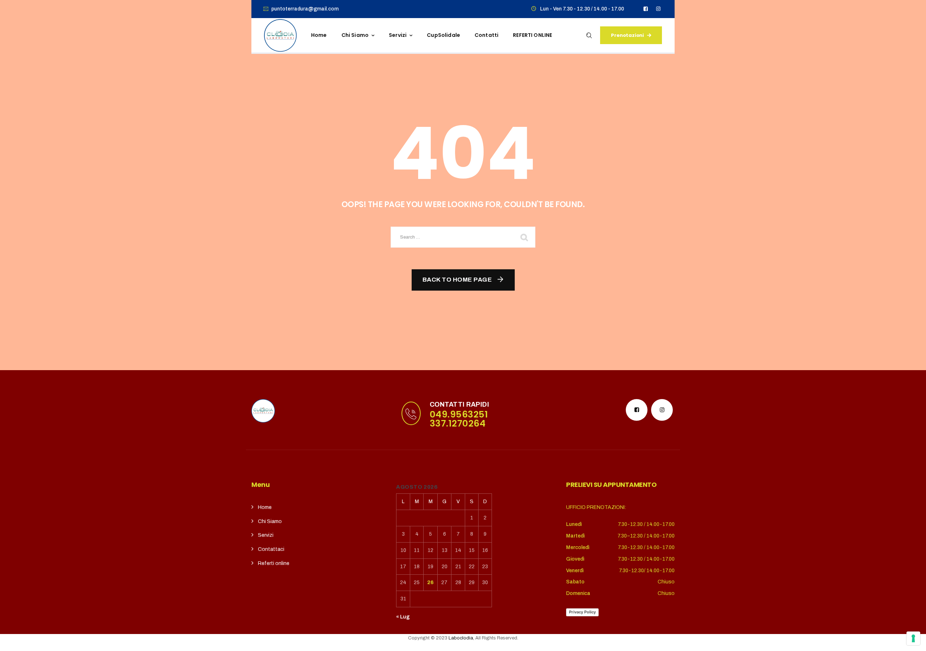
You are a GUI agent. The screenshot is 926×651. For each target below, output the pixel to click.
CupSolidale (443, 35)
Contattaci (271, 549)
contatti (486, 35)
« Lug (403, 617)
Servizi (398, 35)
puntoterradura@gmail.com (305, 9)
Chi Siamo (270, 521)
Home (319, 35)
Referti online (273, 563)
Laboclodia (461, 638)
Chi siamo (355, 35)
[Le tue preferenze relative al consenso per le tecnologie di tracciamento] (913, 638)
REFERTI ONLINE (532, 35)
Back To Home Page (457, 279)
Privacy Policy (582, 611)
